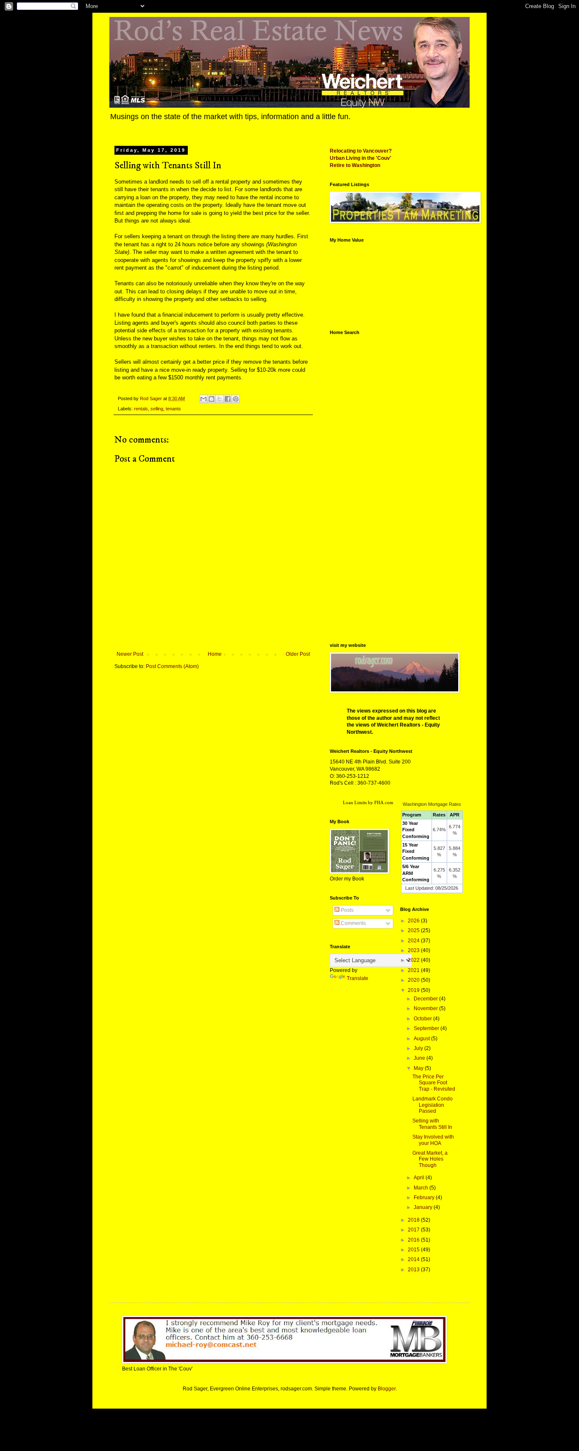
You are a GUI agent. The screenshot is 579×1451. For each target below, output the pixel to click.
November (426, 1008)
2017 (414, 1230)
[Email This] (203, 399)
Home (215, 654)
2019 (414, 990)
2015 (414, 1250)
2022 (414, 960)
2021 (414, 970)
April (420, 1178)
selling (156, 408)
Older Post (298, 654)
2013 (414, 1270)
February (425, 1197)
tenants (173, 408)
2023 (414, 950)
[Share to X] (219, 399)
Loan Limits (355, 802)
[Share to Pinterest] (235, 399)
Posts (347, 910)
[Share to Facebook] (227, 399)
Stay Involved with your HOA (433, 1140)
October (423, 1019)
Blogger (386, 1389)
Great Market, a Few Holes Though (430, 1159)
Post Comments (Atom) (172, 666)
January (424, 1207)
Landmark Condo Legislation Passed (432, 1105)
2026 (414, 921)
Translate (357, 978)
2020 (414, 980)
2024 (414, 941)
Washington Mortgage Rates (432, 804)
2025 (414, 930)
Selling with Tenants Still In (432, 1124)
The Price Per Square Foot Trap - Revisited (433, 1083)
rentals (141, 408)
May (419, 1068)
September (427, 1028)
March (421, 1188)
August (422, 1039)
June (420, 1058)
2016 (414, 1240)
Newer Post (130, 654)
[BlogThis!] (211, 399)
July (419, 1048)
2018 (414, 1220)
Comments (353, 923)
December (426, 999)
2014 (414, 1259)
